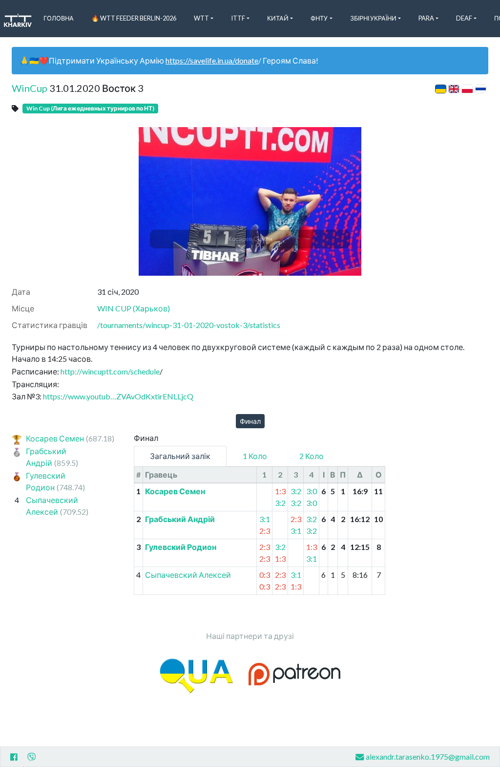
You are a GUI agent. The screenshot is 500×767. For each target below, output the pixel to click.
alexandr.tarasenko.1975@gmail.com (428, 756)
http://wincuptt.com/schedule (110, 371)
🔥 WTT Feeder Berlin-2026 (133, 18)
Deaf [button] (464, 18)
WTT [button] (201, 18)
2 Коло (311, 455)
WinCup (29, 88)
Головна (58, 18)
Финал (250, 421)
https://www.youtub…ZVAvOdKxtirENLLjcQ (118, 396)
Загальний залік (180, 455)
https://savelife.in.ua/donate (212, 60)
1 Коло (255, 455)
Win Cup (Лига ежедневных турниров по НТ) (90, 108)
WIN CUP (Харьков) (133, 308)
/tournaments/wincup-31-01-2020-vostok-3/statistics (188, 324)
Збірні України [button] (373, 18)
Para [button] (426, 18)
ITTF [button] (238, 18)
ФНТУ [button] (319, 18)
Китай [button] (278, 18)
